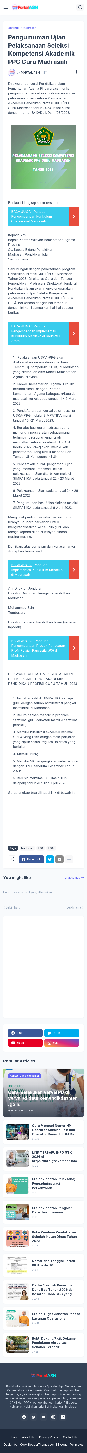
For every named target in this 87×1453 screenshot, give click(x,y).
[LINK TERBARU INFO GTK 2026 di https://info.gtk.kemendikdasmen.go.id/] (17, 1158)
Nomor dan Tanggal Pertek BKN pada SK (53, 1263)
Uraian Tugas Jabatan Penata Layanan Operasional (56, 1316)
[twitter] (33, 1417)
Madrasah (29, 27)
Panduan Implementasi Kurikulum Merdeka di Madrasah (37, 570)
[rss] (63, 1417)
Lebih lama (74, 907)
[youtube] (43, 1417)
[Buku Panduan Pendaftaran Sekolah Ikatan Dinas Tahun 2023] (17, 1238)
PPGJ (51, 848)
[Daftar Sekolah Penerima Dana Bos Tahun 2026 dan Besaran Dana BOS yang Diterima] (17, 1291)
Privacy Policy (48, 1437)
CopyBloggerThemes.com (37, 1444)
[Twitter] (50, 859)
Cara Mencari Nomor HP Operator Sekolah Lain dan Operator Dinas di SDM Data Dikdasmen (55, 1130)
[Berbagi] (75, 72)
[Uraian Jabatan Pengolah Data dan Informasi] (17, 1212)
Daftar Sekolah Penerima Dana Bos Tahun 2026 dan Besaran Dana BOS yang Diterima (53, 1289)
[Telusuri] (80, 7)
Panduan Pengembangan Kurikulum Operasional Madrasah (31, 216)
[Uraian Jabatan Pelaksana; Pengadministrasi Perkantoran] (17, 1185)
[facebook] (24, 1417)
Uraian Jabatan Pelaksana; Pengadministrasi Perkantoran (53, 1183)
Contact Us (70, 1437)
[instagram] (53, 1417)
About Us (28, 1437)
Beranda (13, 27)
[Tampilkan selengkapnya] (69, 859)
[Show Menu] (6, 7)
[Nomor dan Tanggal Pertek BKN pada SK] (17, 1265)
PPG (40, 848)
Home (13, 1437)
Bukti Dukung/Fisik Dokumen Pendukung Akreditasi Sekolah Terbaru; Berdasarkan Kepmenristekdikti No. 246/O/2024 (55, 1342)
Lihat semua (72, 877)
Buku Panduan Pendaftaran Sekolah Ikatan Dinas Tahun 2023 (54, 1236)
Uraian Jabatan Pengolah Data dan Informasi (52, 1210)
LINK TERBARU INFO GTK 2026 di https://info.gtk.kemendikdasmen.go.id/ (55, 1156)
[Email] (59, 859)
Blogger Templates (70, 1444)
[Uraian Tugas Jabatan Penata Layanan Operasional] (17, 1318)
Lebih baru (13, 907)
